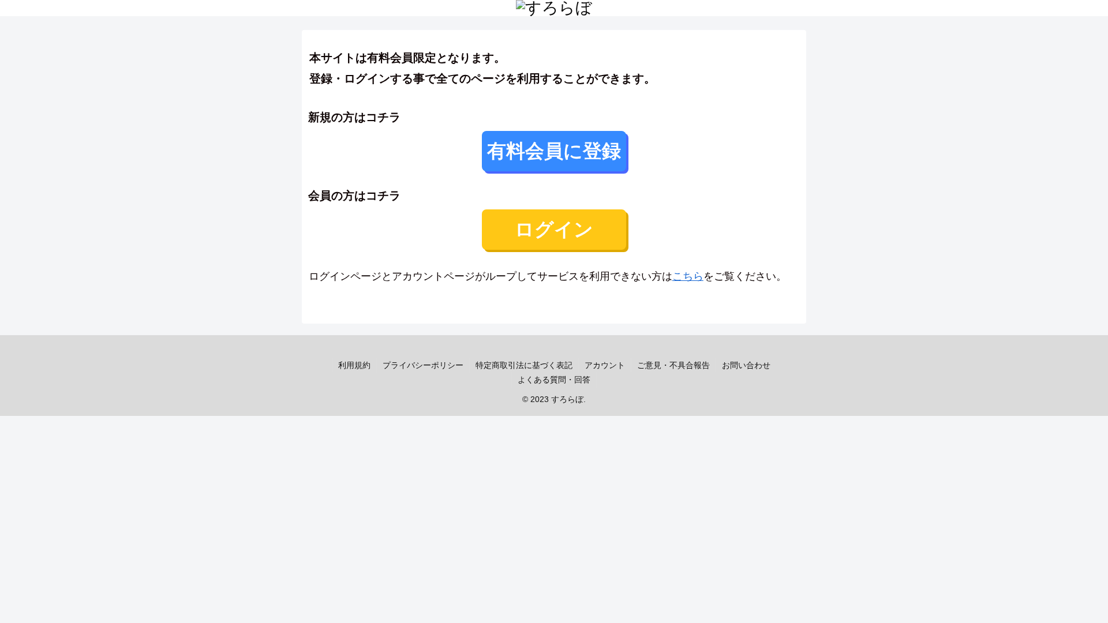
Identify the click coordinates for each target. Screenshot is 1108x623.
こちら (687, 276)
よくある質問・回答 (554, 379)
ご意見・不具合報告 (673, 365)
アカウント (605, 365)
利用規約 (354, 365)
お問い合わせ (746, 365)
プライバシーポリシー (423, 365)
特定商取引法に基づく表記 (524, 365)
